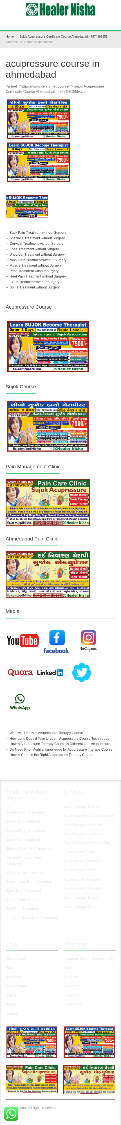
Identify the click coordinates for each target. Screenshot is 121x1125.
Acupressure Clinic (78, 852)
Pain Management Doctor (84, 833)
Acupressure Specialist (82, 888)
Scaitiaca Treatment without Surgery (37, 238)
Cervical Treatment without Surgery (36, 244)
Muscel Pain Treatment (25, 900)
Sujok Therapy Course (81, 806)
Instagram (72, 986)
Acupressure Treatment (82, 861)
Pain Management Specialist (86, 843)
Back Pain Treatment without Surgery (38, 233)
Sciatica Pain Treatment (25, 812)
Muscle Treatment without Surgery (36, 265)
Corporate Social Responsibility (88, 959)
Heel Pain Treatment (22, 909)
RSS (61, 22)
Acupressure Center (79, 870)
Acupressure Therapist (81, 879)
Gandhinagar (16, 986)
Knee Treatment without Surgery (34, 249)
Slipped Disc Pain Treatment (29, 849)
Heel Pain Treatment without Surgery (38, 276)
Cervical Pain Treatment (25, 830)
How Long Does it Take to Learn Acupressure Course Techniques (59, 739)
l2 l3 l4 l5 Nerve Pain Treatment (31, 918)
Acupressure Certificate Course (88, 815)
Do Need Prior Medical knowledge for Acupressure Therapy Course (61, 749)
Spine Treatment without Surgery (35, 287)
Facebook (71, 995)
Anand (11, 1004)
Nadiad (12, 1013)
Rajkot (11, 995)
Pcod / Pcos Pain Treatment (29, 881)
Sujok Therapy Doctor (81, 897)
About (68, 968)
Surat (10, 968)
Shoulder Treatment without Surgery (37, 254)
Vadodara (13, 977)
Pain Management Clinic (83, 824)
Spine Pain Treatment (23, 890)
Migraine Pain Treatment (26, 872)
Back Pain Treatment (23, 821)
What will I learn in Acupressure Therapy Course (46, 733)
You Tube (71, 977)
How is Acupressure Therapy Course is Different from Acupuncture (60, 744)
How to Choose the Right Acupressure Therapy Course (51, 755)
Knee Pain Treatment (23, 839)
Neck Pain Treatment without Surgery (38, 260)
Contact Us (72, 1004)
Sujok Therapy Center (81, 906)
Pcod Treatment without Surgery (34, 271)
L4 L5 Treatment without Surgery (34, 282)
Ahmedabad (15, 959)
